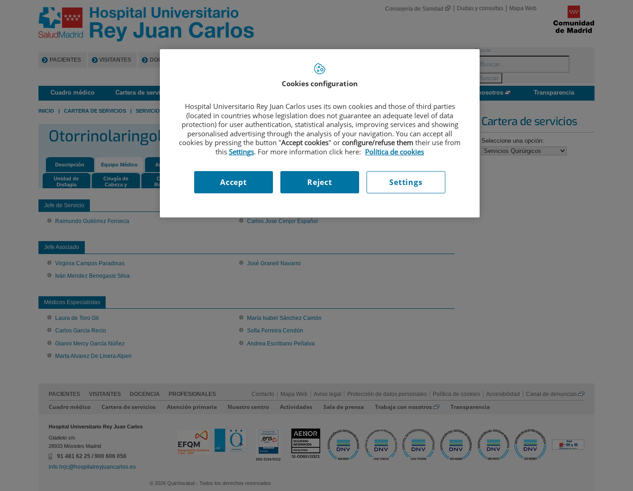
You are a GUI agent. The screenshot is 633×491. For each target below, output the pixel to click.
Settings (405, 182)
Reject (319, 182)
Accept (233, 182)
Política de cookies (394, 151)
